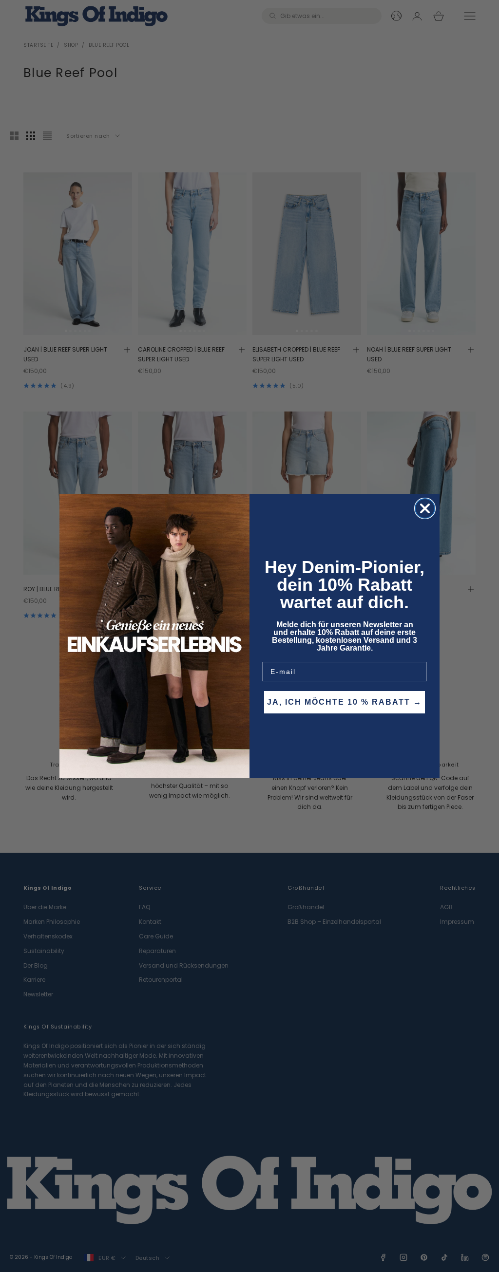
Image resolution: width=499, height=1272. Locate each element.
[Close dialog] (425, 508)
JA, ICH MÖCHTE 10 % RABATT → (344, 702)
